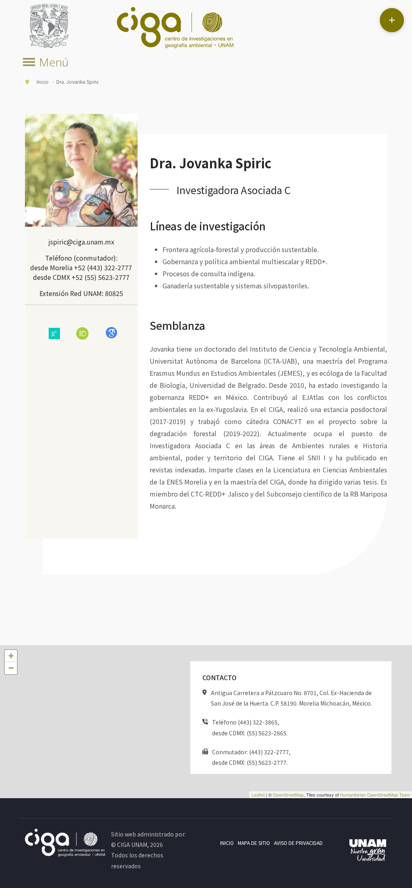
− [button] (11, 668)
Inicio (227, 842)
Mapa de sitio (254, 842)
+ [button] (11, 656)
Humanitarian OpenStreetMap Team (375, 794)
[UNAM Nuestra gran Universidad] (368, 851)
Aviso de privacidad (298, 842)
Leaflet (258, 794)
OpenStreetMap (288, 794)
